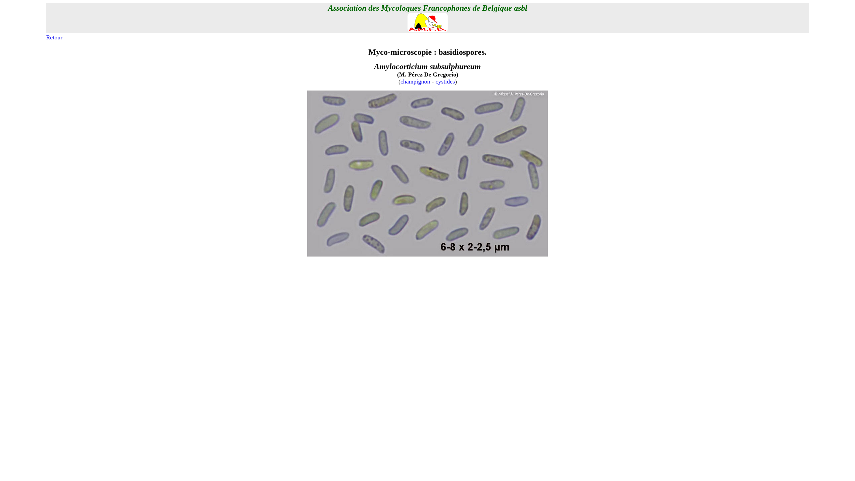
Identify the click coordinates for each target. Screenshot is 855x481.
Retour (54, 37)
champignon (415, 81)
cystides (445, 81)
